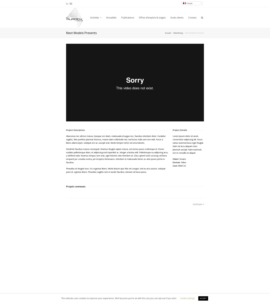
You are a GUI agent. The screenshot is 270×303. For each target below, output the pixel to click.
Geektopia (197, 204)
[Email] (71, 3)
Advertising (178, 33)
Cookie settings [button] (187, 298)
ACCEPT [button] (203, 298)
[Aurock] (74, 17)
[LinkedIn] (67, 3)
